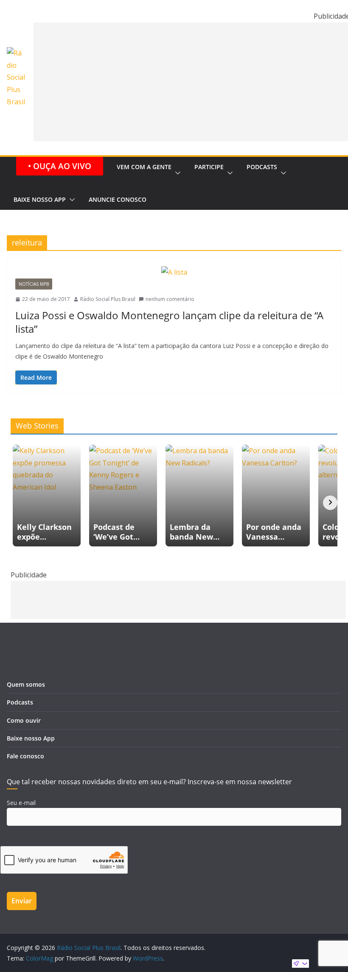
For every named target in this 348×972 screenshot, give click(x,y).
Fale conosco (25, 756)
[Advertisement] (178, 600)
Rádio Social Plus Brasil (107, 299)
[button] (176, 173)
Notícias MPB (34, 284)
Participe (209, 167)
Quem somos (26, 684)
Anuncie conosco (117, 199)
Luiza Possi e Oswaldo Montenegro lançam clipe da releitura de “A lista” (169, 321)
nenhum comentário (170, 299)
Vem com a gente (144, 167)
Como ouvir (24, 720)
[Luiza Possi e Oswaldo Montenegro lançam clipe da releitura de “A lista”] (174, 272)
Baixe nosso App (40, 199)
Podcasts (262, 167)
